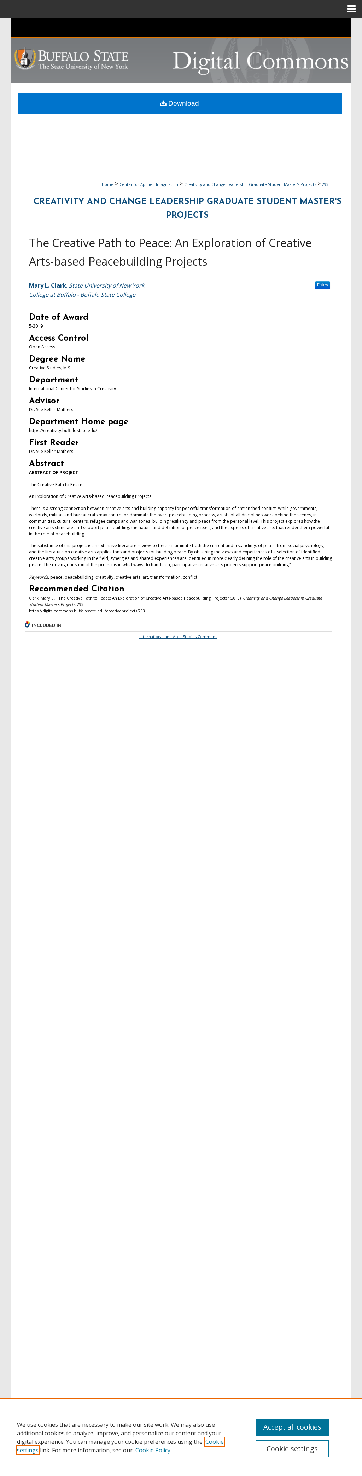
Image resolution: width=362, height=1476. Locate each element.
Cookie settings (292, 1448)
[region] (181, 1437)
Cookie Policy (152, 1450)
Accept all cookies (292, 1427)
